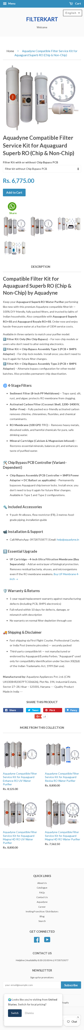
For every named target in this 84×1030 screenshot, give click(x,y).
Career (42, 906)
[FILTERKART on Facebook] (37, 939)
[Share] (12, 206)
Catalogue (42, 887)
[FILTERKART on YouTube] (47, 939)
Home (10, 51)
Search (42, 921)
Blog (42, 916)
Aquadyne (42, 901)
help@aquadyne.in (68, 539)
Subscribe (71, 985)
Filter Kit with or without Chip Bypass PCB (30, 162)
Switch (15, 1013)
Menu (11, 3)
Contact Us (42, 897)
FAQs (42, 892)
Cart (77, 3)
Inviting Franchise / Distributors (42, 911)
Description (40, 266)
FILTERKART (42, 19)
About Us (42, 882)
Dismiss (29, 1013)
